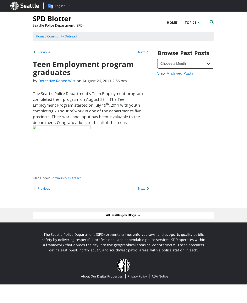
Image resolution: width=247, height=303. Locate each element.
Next (142, 52)
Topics (191, 22)
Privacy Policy (137, 276)
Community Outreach (66, 178)
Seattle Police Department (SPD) (58, 25)
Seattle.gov (19, 2)
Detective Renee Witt (57, 80)
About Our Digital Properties (102, 276)
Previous (43, 52)
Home (172, 22)
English (60, 6)
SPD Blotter (52, 18)
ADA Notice (160, 276)
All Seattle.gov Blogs (121, 215)
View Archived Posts (175, 73)
